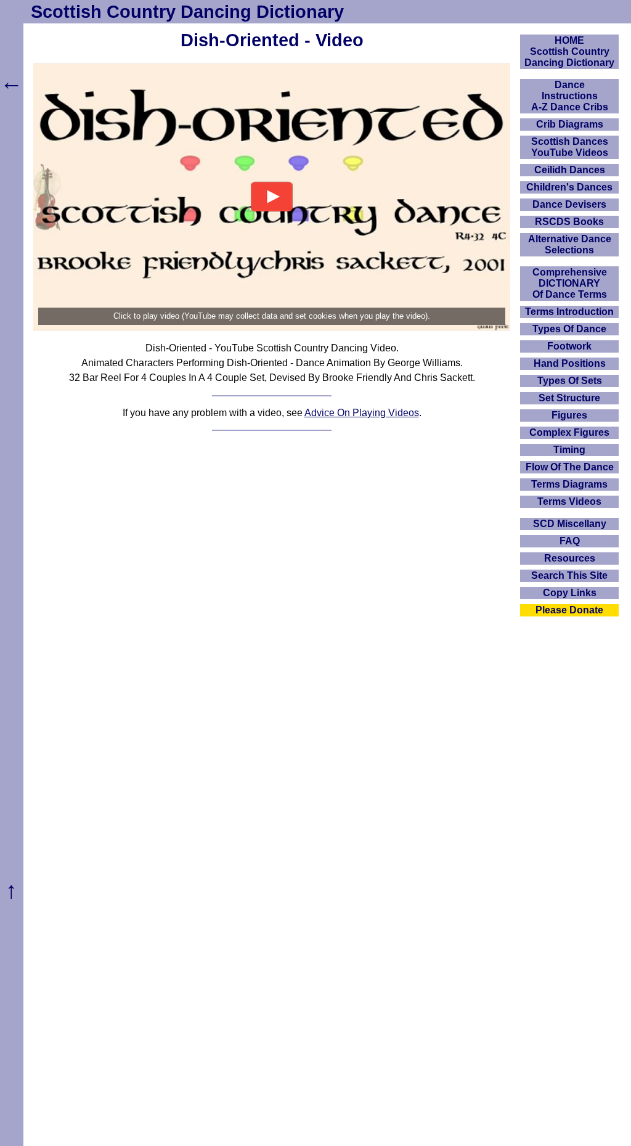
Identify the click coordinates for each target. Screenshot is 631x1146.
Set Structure (569, 398)
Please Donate (569, 610)
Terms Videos (569, 501)
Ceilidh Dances (569, 170)
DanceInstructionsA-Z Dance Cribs (569, 96)
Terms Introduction (569, 311)
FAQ (570, 541)
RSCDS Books (569, 221)
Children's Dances (569, 187)
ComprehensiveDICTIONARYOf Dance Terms (569, 283)
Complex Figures (569, 432)
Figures (569, 415)
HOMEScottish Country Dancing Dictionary (569, 51)
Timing (569, 449)
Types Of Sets (569, 380)
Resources (569, 558)
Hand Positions (570, 363)
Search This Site (569, 575)
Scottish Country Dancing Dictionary (187, 12)
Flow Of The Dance (570, 467)
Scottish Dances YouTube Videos (569, 147)
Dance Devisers (569, 204)
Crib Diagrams (569, 124)
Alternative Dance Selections (569, 244)
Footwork (569, 346)
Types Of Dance (569, 329)
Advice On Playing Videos (361, 412)
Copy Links (569, 592)
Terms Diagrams (569, 484)
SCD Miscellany (569, 523)
